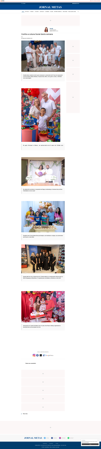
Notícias (27, 11)
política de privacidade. (85, 442)
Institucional (45, 443)
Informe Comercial (58, 11)
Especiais (42, 11)
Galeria (51, 11)
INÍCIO (23, 11)
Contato (57, 443)
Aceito (90, 444)
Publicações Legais (72, 11)
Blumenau (47, 11)
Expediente (51, 443)
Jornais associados (97, 0)
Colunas (36, 11)
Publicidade (65, 11)
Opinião (31, 11)
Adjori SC (91, 0)
